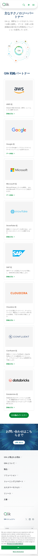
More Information (18, 551)
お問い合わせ (19, 442)
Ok (18, 547)
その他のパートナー (19, 415)
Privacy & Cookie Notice (15, 543)
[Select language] (29, 5)
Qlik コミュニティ (9, 519)
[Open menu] (33, 5)
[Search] (24, 5)
